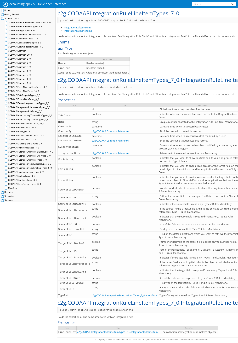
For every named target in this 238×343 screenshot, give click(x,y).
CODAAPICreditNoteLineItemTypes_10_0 (27, 87)
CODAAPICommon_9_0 (19, 83)
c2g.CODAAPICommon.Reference (110, 131)
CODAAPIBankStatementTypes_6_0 (25, 26)
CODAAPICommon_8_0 (19, 79)
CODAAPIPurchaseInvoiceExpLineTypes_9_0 (29, 164)
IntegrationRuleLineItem (77, 27)
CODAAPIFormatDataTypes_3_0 (23, 99)
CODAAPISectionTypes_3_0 (21, 176)
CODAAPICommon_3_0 (19, 63)
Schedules (9, 196)
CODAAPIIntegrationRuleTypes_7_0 (25, 111)
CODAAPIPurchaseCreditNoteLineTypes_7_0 (29, 156)
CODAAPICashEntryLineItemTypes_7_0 (27, 34)
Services (8, 200)
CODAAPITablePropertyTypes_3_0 (24, 184)
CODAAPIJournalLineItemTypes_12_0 (26, 135)
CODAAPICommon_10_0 (20, 55)
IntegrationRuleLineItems (78, 30)
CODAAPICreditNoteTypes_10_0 (23, 91)
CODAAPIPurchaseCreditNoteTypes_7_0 (27, 160)
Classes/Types (12, 18)
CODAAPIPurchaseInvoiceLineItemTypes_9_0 (30, 168)
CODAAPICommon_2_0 (19, 59)
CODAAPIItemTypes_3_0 (20, 131)
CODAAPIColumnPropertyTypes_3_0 (25, 47)
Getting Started (11, 14)
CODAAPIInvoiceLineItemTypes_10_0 (26, 123)
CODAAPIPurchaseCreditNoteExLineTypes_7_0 (30, 152)
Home (7, 10)
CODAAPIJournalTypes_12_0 (22, 139)
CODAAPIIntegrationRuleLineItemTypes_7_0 (29, 107)
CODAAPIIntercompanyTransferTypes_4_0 (28, 119)
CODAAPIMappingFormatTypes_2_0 (25, 143)
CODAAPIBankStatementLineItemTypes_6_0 (29, 22)
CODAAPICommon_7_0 (19, 75)
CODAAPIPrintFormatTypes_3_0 (23, 148)
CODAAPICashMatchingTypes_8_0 (24, 43)
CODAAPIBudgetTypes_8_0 (21, 30)
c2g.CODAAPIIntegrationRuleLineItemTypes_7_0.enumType (124, 295)
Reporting (8, 192)
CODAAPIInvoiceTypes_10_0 (22, 127)
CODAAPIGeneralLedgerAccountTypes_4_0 (28, 103)
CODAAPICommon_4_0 (19, 67)
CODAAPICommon (17, 51)
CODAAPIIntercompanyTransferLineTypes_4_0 (30, 115)
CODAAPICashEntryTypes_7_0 (23, 38)
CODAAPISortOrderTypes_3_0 (22, 180)
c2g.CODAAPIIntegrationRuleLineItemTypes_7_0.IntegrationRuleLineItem (117, 331)
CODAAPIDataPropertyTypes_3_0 (24, 95)
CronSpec (12, 188)
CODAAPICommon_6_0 (19, 71)
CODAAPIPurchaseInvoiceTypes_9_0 (26, 172)
